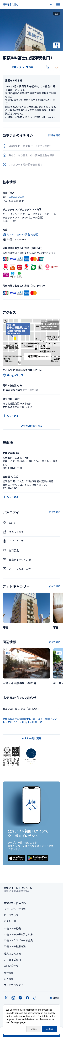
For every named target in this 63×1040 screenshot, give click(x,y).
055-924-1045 (16, 197)
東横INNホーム (11, 887)
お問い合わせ (11, 965)
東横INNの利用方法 (15, 946)
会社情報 (9, 972)
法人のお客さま (12, 953)
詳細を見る (54, 135)
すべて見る (54, 512)
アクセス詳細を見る (31, 425)
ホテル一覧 (27, 887)
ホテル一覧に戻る (31, 738)
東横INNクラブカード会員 (18, 940)
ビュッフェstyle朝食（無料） (23, 234)
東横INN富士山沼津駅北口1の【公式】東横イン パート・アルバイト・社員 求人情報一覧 (31, 720)
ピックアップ (11, 915)
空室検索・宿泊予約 (15, 903)
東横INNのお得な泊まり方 (18, 934)
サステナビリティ (13, 984)
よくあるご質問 (12, 959)
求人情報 (9, 978)
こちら (33, 842)
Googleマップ (15, 375)
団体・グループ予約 (22, 67)
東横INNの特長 (12, 928)
